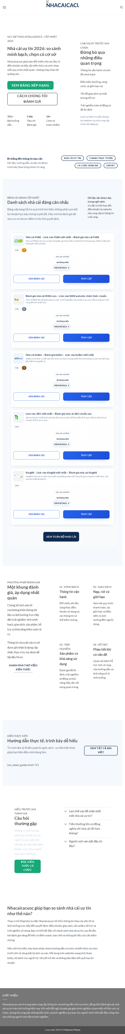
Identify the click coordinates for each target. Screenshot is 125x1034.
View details (60, 268)
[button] (4, 7)
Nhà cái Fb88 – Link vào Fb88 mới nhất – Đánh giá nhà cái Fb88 (62, 237)
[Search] (121, 7)
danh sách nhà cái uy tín (70, 930)
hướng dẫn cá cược (63, 948)
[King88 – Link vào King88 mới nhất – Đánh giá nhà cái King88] (19, 476)
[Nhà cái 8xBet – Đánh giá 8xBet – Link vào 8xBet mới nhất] (19, 358)
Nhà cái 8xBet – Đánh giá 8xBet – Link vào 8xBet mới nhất (60, 354)
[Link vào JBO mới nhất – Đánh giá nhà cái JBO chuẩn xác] (19, 417)
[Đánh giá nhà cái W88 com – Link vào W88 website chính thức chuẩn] (19, 299)
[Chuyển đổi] (65, 811)
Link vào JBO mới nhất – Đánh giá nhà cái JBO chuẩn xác (59, 413)
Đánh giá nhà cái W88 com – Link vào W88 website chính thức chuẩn (66, 295)
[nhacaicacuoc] (62, 7)
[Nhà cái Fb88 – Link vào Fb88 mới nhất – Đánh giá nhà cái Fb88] (19, 241)
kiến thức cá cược (88, 948)
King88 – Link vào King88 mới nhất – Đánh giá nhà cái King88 (61, 472)
